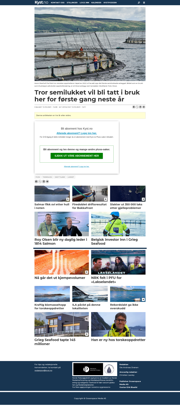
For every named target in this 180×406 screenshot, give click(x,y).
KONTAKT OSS (57, 3)
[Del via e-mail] (143, 107)
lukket (71, 177)
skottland (60, 177)
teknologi (47, 177)
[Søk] (138, 2)
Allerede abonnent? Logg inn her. (77, 133)
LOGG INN (84, 3)
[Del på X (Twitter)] (137, 107)
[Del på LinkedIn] (140, 107)
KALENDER (96, 3)
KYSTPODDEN (110, 3)
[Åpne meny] (144, 2)
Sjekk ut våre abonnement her (77, 155)
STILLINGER (72, 3)
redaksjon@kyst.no (43, 370)
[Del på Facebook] (133, 107)
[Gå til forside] (41, 2)
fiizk (38, 177)
